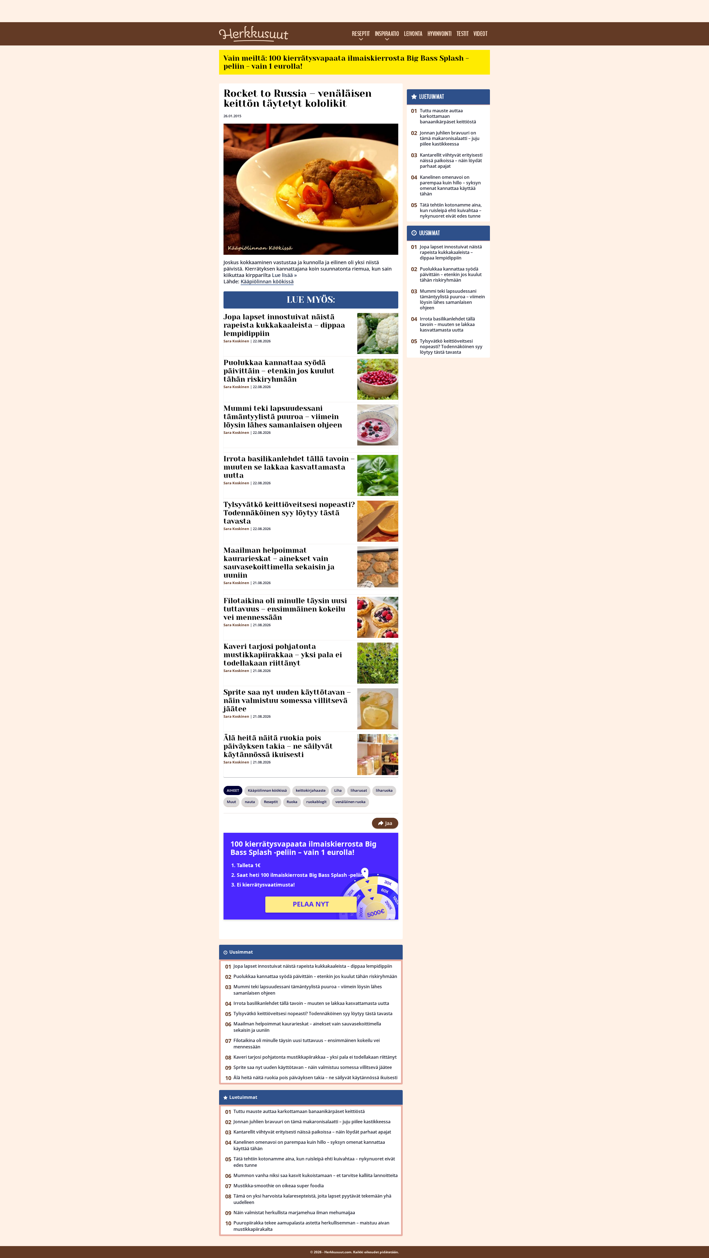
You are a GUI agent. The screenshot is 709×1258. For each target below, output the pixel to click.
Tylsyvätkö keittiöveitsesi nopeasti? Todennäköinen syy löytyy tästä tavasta (289, 512)
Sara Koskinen (236, 340)
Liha (338, 790)
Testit (463, 34)
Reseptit (361, 34)
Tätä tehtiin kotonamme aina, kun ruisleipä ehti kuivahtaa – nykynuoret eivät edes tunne (314, 1162)
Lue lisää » (284, 275)
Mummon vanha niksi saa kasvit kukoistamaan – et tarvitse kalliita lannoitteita (315, 1175)
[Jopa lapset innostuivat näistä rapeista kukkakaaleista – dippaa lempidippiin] (378, 333)
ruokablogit (316, 801)
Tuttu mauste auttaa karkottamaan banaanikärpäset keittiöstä (299, 1111)
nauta (250, 801)
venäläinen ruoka (350, 801)
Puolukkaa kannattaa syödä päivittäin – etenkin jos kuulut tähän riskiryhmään (279, 370)
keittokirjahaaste (310, 790)
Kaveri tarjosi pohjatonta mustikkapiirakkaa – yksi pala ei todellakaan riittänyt (283, 654)
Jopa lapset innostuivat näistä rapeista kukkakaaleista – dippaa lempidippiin (284, 325)
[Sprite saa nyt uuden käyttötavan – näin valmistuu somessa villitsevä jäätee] (378, 708)
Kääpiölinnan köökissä (267, 281)
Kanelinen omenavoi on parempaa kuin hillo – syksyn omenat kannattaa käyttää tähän (309, 1145)
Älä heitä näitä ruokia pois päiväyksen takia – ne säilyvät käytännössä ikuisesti (278, 746)
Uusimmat (241, 952)
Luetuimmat (243, 1097)
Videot (480, 34)
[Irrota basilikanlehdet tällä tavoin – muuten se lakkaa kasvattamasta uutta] (378, 475)
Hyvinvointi (440, 34)
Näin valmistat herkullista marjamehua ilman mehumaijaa (294, 1212)
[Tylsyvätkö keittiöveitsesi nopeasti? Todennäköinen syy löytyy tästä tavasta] (378, 521)
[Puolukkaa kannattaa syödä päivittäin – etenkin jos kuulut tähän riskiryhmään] (378, 379)
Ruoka (292, 801)
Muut (231, 801)
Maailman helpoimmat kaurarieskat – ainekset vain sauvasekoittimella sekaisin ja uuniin (279, 562)
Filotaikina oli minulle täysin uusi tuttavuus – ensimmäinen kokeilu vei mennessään (285, 609)
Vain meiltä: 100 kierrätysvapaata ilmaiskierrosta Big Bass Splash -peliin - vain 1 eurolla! (346, 62)
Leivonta (413, 34)
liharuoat (359, 790)
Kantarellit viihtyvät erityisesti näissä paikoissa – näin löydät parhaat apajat (312, 1132)
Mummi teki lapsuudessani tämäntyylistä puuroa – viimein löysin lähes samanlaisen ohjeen (283, 416)
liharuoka (384, 790)
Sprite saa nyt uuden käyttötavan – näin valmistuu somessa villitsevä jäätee (287, 700)
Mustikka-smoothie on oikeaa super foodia (278, 1186)
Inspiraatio (387, 34)
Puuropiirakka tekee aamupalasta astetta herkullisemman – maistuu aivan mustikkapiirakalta (311, 1226)
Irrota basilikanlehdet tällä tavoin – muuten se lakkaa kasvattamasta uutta (289, 467)
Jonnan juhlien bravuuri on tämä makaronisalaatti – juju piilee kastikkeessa (312, 1122)
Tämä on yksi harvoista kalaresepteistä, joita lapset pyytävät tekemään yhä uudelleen (312, 1199)
